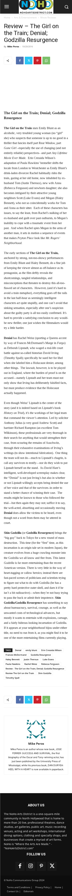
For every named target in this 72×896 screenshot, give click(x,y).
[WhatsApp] (46, 60)
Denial (18, 650)
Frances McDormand (16, 654)
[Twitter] (28, 60)
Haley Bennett (13, 659)
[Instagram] (30, 866)
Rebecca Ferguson (50, 664)
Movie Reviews (48, 17)
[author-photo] (36, 738)
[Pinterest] (37, 60)
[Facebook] (20, 60)
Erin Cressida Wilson (51, 650)
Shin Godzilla (44, 673)
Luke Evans (48, 659)
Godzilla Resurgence (41, 654)
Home (7, 17)
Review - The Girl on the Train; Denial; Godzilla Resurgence (35, 668)
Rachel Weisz (30, 664)
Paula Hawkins (13, 664)
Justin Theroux (31, 659)
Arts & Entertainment (25, 17)
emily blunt (31, 650)
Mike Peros (13, 46)
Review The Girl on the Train (20, 673)
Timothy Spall (12, 677)
